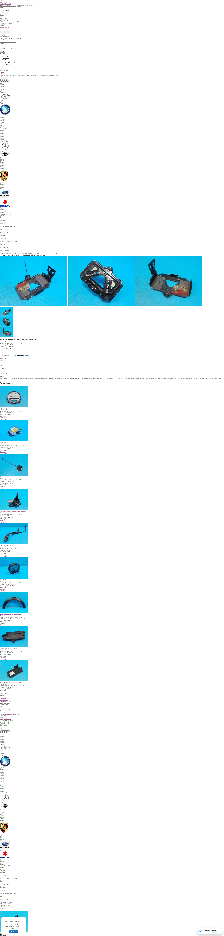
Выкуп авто (7, 64)
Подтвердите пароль (6, 48)
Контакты (6, 58)
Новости (6, 65)
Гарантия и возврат (9, 62)
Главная (6, 56)
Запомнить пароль (7, 23)
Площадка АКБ (43, 75)
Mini (7, 75)
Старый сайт (4, 712)
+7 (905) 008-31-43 (5, 4)
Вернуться (3, 35)
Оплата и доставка (9, 61)
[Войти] (2, 25)
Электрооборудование (31, 75)
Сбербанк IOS (4, 700)
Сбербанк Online (5, 698)
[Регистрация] (2, 52)
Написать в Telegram (22, 355)
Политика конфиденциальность (9, 714)
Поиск (18, 5)
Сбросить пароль (5, 32)
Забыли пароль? (5, 27)
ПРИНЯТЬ (14, 931)
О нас (5, 59)
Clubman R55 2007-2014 (16, 75)
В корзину (3, 935)
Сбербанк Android (5, 701)
